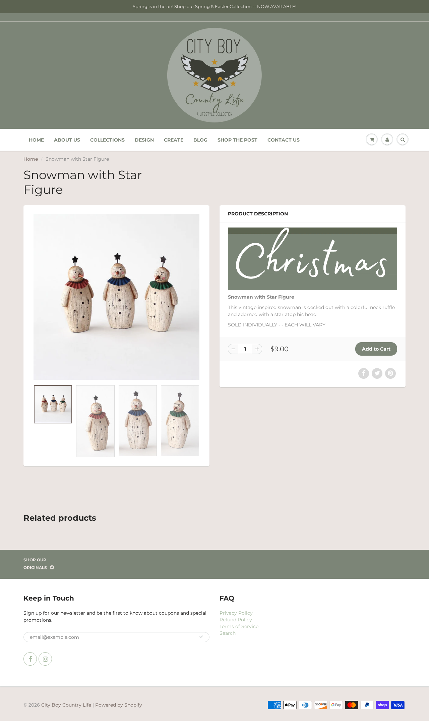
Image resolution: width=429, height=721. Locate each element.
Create (173, 140)
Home (36, 140)
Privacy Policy (236, 613)
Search (228, 633)
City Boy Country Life (66, 705)
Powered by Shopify (118, 705)
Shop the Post (237, 140)
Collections (107, 140)
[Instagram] (45, 659)
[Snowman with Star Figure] (116, 296)
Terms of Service (239, 626)
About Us (67, 140)
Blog (200, 140)
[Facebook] (30, 659)
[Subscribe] (201, 636)
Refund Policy (236, 620)
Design (144, 140)
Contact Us (283, 140)
